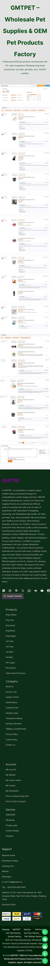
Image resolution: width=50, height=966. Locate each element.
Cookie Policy (11, 739)
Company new (12, 707)
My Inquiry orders (13, 780)
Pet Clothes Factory (33, 936)
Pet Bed (9, 657)
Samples (9, 836)
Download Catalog (10, 861)
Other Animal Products (15, 673)
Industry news (12, 713)
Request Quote (8, 855)
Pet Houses (11, 668)
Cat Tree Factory (13, 933)
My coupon (10, 785)
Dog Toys (10, 620)
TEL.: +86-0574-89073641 (14, 887)
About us (9, 686)
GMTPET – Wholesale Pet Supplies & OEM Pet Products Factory (25, 31)
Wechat (5, 871)
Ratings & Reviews (14, 723)
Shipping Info (8, 866)
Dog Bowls (10, 630)
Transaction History (14, 718)
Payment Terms (9, 904)
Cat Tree (9, 641)
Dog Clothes (11, 615)
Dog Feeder (11, 636)
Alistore (27, 929)
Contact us (10, 745)
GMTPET (17, 929)
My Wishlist (10, 775)
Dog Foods (10, 625)
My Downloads (12, 791)
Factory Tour (11, 692)
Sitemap (5, 929)
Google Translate (14, 596)
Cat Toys (9, 646)
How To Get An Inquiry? (16, 801)
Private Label (11, 825)
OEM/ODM (10, 814)
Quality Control (12, 697)
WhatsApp (6, 876)
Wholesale (10, 820)
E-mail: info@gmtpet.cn (12, 882)
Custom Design (12, 830)
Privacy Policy (12, 734)
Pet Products (41, 929)
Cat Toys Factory (31, 933)
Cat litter (9, 652)
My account (11, 769)
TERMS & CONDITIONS (16, 729)
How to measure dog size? (17, 796)
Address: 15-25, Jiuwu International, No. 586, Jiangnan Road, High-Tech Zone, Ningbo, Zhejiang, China (24, 895)
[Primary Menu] (25, 80)
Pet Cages (10, 662)
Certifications (11, 702)
